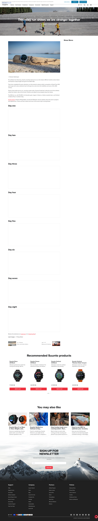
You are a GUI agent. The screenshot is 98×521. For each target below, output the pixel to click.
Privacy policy (9, 2)
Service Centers (11, 499)
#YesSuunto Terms (73, 497)
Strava (50, 494)
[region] (49, 2)
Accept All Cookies (83, 1)
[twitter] (77, 515)
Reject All (74, 1)
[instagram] (71, 515)
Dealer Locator (52, 490)
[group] (17, 424)
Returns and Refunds (73, 499)
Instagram (23, 334)
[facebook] (74, 515)
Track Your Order (11, 506)
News (30, 490)
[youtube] (80, 515)
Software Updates (11, 494)
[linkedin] (86, 515)
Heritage (30, 499)
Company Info (31, 497)
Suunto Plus (51, 492)
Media (30, 501)
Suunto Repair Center (12, 497)
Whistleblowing (32, 506)
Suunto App (10, 501)
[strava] (89, 515)
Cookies (71, 494)
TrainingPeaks (52, 497)
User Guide (10, 492)
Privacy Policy (72, 490)
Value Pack (51, 499)
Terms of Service (72, 492)
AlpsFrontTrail (11, 99)
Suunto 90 (31, 508)
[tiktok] (83, 515)
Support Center (11, 490)
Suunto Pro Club (32, 494)
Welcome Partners (52, 501)
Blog (29, 492)
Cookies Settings (67, 1)
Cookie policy (4, 2)
